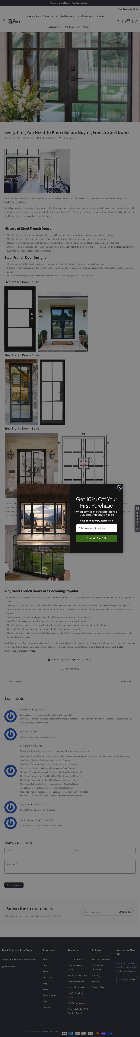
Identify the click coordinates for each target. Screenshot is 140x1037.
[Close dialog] (119, 487)
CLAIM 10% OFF (97, 538)
